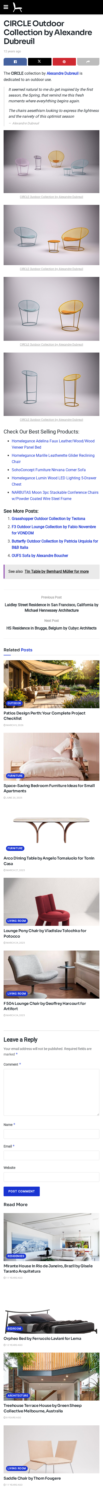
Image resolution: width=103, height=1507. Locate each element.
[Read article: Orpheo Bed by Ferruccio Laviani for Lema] (51, 1310)
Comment (12, 1064)
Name (10, 1124)
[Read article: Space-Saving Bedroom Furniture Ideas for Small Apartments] (51, 757)
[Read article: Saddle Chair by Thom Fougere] (51, 1449)
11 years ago (14, 1277)
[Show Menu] (6, 7)
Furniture (15, 775)
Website (9, 1168)
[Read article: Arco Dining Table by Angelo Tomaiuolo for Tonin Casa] (51, 829)
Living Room (17, 920)
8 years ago (13, 1417)
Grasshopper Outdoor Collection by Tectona (48, 518)
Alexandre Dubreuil (63, 73)
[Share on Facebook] (15, 62)
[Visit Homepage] (17, 7)
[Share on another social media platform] (88, 62)
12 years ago (12, 51)
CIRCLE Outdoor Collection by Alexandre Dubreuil (51, 197)
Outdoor (14, 703)
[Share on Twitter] (39, 62)
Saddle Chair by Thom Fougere (32, 1478)
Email (9, 1146)
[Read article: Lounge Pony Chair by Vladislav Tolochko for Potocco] (51, 902)
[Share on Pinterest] (64, 62)
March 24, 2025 (15, 942)
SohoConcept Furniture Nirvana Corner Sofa (49, 470)
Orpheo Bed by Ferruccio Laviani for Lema (42, 1338)
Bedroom (14, 1328)
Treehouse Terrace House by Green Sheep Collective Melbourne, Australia (43, 1408)
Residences (16, 1256)
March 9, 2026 (14, 725)
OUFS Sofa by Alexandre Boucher (40, 555)
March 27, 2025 (15, 870)
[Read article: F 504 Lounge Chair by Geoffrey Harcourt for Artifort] (51, 975)
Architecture (18, 1395)
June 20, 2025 (14, 797)
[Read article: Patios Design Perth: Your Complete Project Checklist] (51, 684)
